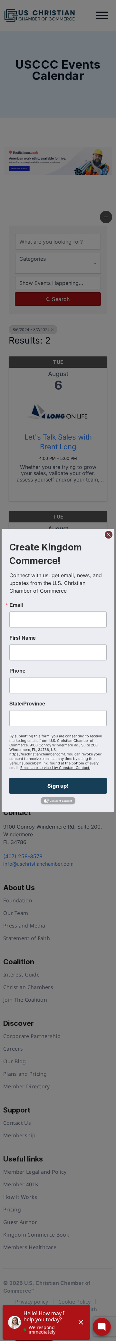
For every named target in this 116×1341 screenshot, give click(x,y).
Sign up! (58, 785)
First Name (22, 637)
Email (16, 604)
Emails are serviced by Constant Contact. (55, 767)
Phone (17, 670)
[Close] (108, 535)
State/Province (27, 703)
